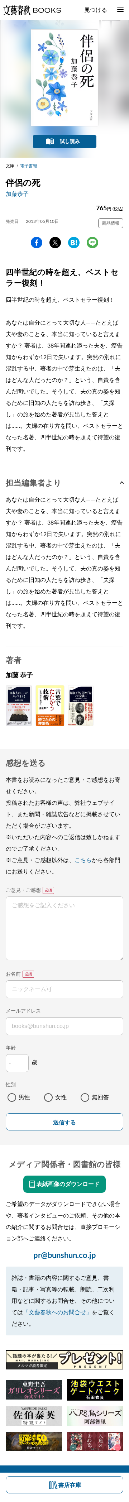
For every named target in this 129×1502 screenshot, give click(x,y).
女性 (61, 1097)
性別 (11, 1084)
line (92, 242)
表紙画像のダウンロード (68, 1184)
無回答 (100, 1097)
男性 (24, 1097)
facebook (36, 242)
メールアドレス (23, 1011)
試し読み (70, 141)
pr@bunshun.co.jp (64, 1255)
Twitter (55, 242)
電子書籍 (28, 166)
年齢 (11, 1048)
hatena (74, 242)
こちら (83, 860)
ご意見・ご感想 (23, 890)
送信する (64, 1122)
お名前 (13, 974)
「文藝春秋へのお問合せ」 (57, 1312)
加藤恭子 (17, 194)
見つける (95, 10)
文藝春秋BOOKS (32, 10)
